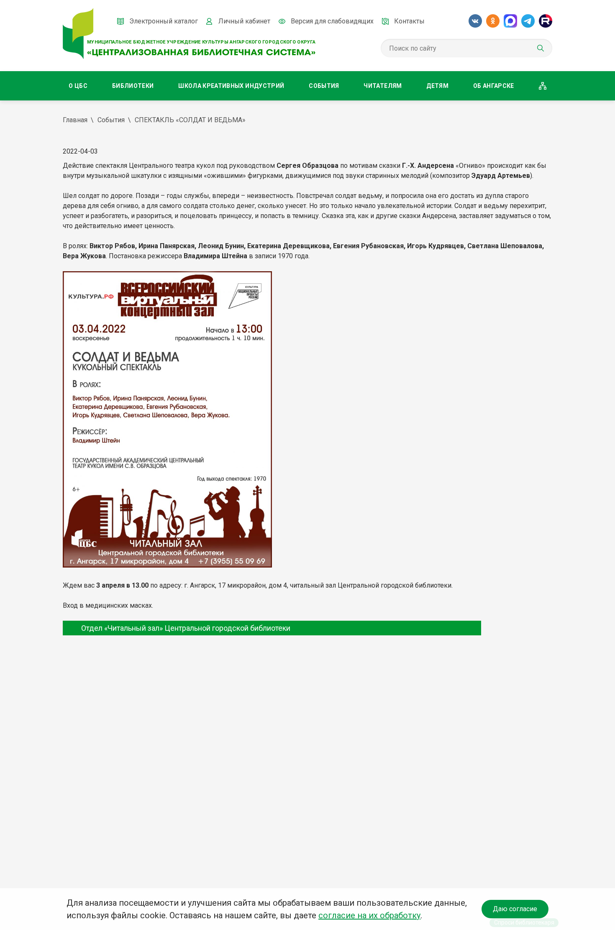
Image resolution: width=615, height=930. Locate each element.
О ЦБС (78, 85)
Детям (437, 85)
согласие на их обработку (369, 915)
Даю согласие (515, 909)
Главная (75, 120)
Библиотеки (133, 85)
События (324, 85)
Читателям (383, 85)
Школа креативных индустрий (231, 85)
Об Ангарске (493, 85)
